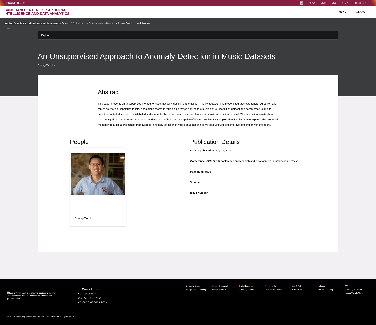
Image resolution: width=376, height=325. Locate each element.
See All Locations (90, 298)
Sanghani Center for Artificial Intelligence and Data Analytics (32, 23)
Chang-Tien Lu (84, 218)
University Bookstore (353, 289)
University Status (193, 286)
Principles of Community (196, 289)
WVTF (347, 286)
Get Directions (89, 294)
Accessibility (270, 286)
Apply (312, 3)
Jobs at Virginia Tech (353, 293)
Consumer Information (274, 289)
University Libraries (247, 289)
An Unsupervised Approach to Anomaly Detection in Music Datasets (121, 23)
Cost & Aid (296, 286)
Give (334, 3)
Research (67, 23)
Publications (78, 23)
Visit (323, 3)
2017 (88, 23)
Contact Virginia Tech (93, 302)
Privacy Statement (220, 286)
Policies (321, 286)
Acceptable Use (219, 289)
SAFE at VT (297, 289)
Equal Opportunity (325, 289)
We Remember (247, 286)
